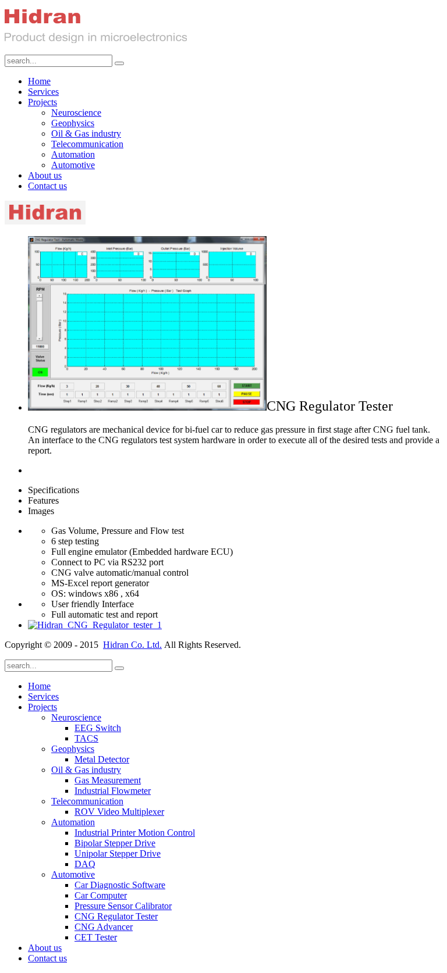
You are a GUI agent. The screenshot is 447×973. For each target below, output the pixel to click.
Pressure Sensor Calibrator (123, 906)
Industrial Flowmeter (112, 791)
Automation (73, 154)
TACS (86, 738)
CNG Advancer (103, 927)
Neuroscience (76, 112)
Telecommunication (87, 144)
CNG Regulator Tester (116, 916)
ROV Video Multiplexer (119, 812)
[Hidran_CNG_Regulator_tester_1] (95, 625)
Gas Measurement (107, 780)
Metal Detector (101, 759)
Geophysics (72, 123)
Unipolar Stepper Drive (117, 853)
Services (43, 92)
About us (45, 175)
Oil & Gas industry (86, 133)
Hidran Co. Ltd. (132, 645)
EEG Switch (97, 728)
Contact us (47, 186)
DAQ (84, 864)
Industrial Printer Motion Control (134, 832)
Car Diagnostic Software (119, 885)
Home (39, 81)
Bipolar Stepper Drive (114, 843)
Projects (42, 102)
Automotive (73, 165)
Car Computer (100, 895)
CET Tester (95, 937)
